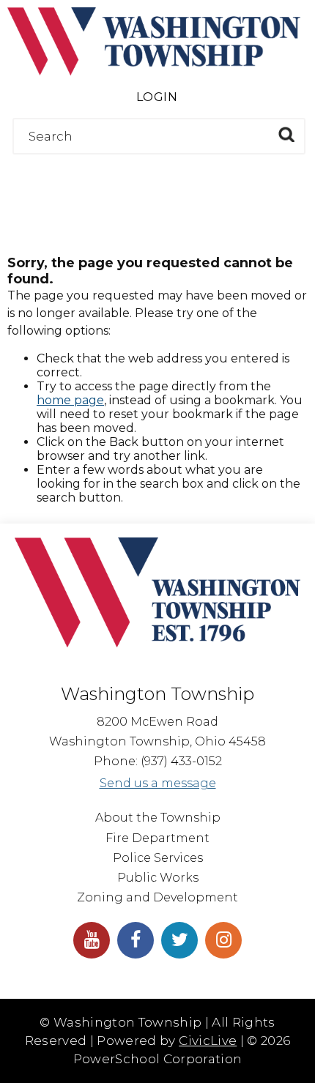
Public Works (158, 878)
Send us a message (158, 783)
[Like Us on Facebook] (135, 940)
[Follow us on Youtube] (91, 940)
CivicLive (208, 1040)
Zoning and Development (157, 897)
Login (156, 97)
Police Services (158, 858)
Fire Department (157, 838)
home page (70, 400)
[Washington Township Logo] (153, 71)
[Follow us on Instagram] (223, 940)
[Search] (286, 134)
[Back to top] (300, 1053)
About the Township (157, 818)
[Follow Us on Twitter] (179, 940)
